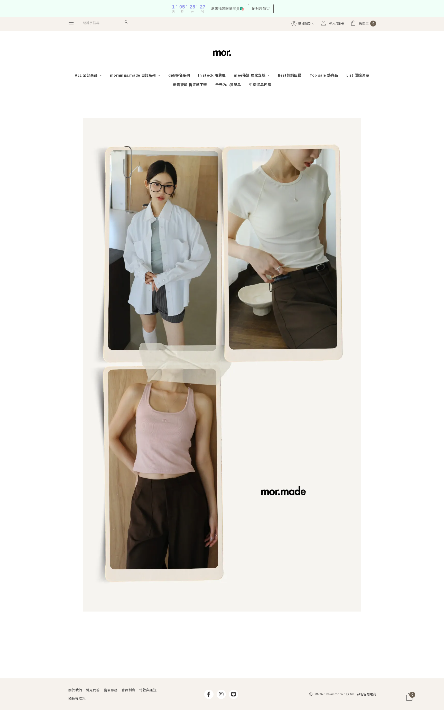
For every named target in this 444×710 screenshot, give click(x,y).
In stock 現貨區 (212, 75)
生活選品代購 (260, 84)
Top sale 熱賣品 (324, 75)
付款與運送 (148, 690)
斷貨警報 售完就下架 (190, 84)
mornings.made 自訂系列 (133, 75)
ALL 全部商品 (86, 75)
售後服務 (111, 690)
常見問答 (93, 690)
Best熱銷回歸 (289, 75)
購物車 (366, 23)
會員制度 (128, 690)
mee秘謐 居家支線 (250, 75)
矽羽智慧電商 (366, 694)
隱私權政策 (77, 698)
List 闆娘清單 (357, 75)
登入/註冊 (336, 23)
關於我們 (75, 690)
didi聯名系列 (179, 75)
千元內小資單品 (228, 84)
